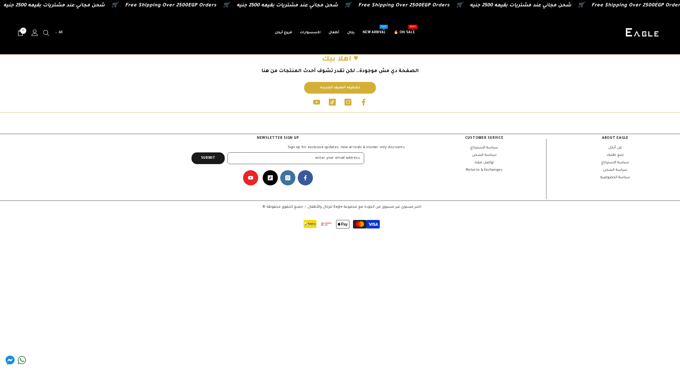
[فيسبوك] (363, 102)
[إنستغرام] (348, 102)
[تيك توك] (332, 102)
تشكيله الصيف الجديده (340, 88)
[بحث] (46, 33)
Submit (208, 158)
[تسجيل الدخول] (35, 33)
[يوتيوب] (316, 102)
